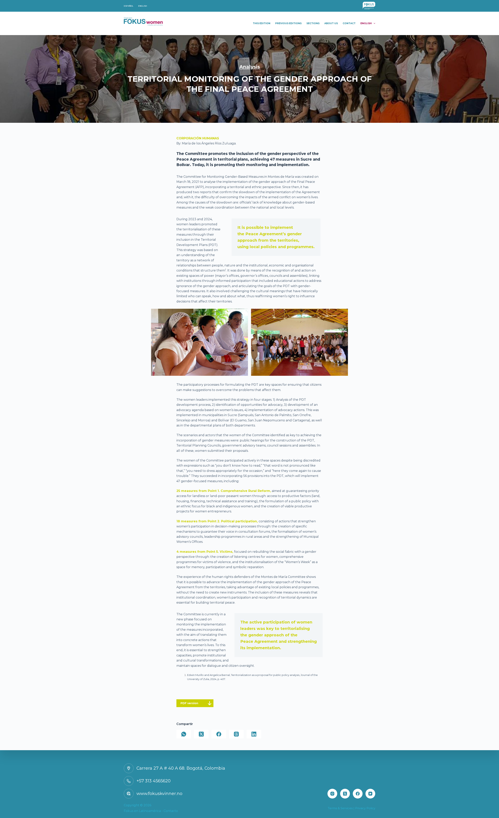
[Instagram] (332, 794)
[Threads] (236, 734)
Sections (312, 23)
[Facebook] (218, 734)
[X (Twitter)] (201, 734)
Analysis (249, 67)
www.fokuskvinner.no (159, 793)
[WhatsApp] (183, 734)
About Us (331, 23)
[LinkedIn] (254, 734)
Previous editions (288, 23)
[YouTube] (370, 794)
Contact (349, 23)
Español (128, 6)
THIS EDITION (261, 23)
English (142, 6)
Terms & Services (340, 808)
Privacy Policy (365, 808)
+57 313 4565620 (153, 781)
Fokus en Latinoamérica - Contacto (151, 811)
